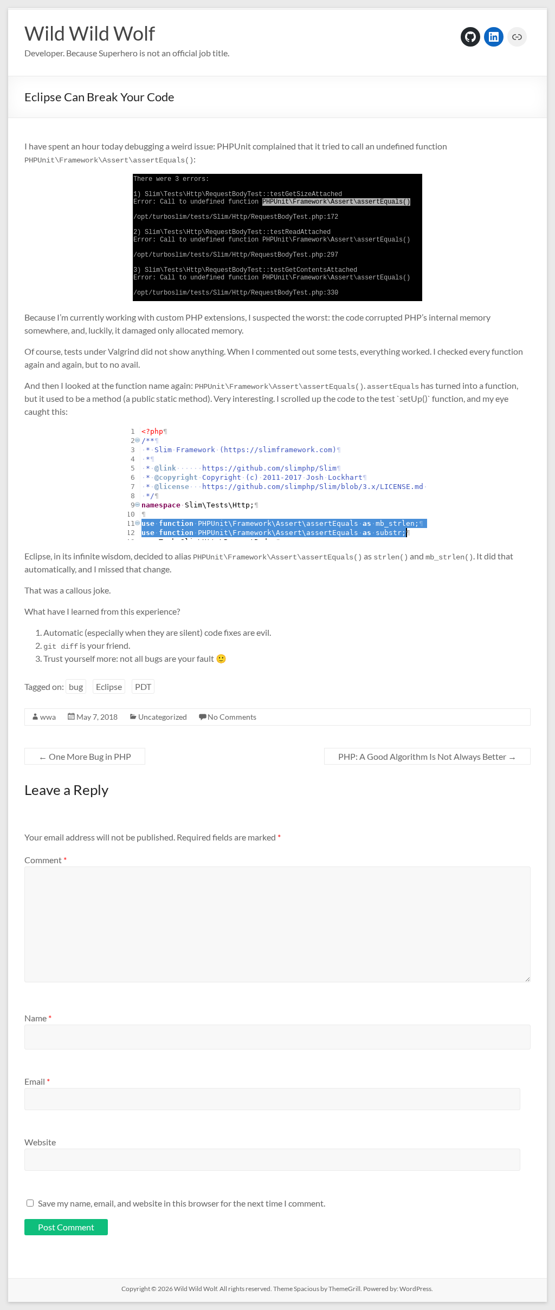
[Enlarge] (408, 197)
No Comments (232, 716)
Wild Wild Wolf (89, 33)
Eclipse (109, 686)
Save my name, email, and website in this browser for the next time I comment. (181, 1203)
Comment (45, 860)
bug (76, 686)
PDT (143, 686)
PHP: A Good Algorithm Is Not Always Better (427, 756)
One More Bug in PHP (84, 756)
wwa (48, 716)
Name (37, 1018)
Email (37, 1081)
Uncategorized (162, 716)
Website (40, 1142)
